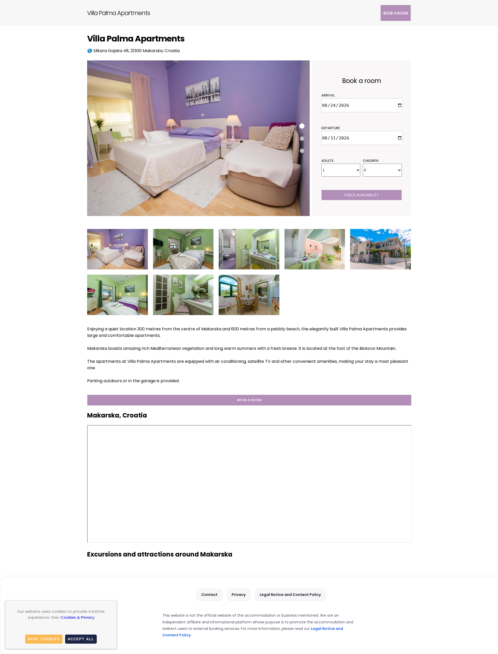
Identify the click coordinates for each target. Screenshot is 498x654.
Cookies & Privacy (77, 617)
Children (370, 160)
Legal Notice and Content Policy (290, 594)
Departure (330, 128)
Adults (327, 160)
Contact (209, 594)
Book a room (395, 13)
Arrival (328, 95)
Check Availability (361, 195)
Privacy (239, 594)
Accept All (81, 639)
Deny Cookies (44, 639)
